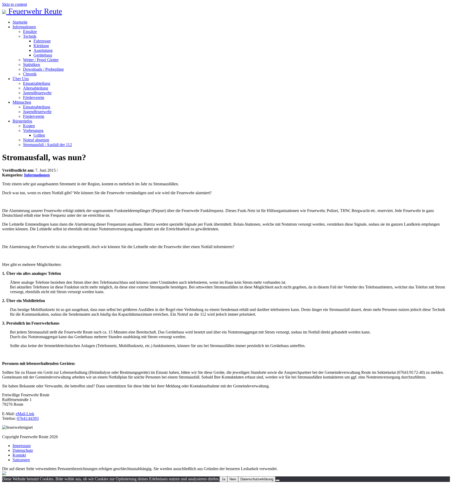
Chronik (30, 74)
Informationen (24, 27)
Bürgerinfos (22, 121)
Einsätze (30, 31)
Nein (232, 479)
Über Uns (21, 78)
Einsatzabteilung (36, 83)
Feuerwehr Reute (34, 11)
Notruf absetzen (36, 140)
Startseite (20, 22)
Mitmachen (22, 102)
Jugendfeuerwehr (37, 93)
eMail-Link (25, 413)
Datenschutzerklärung (256, 479)
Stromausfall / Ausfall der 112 (47, 144)
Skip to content (14, 4)
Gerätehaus (42, 55)
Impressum (22, 445)
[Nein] (277, 480)
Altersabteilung (35, 88)
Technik (29, 36)
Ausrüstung (43, 50)
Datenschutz (23, 450)
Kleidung (41, 45)
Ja (223, 479)
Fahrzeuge (42, 41)
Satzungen (21, 460)
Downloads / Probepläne (43, 69)
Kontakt (19, 455)
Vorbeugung (33, 130)
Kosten (29, 126)
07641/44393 (28, 418)
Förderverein (33, 97)
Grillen (39, 135)
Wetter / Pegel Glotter (41, 60)
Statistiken (31, 64)
